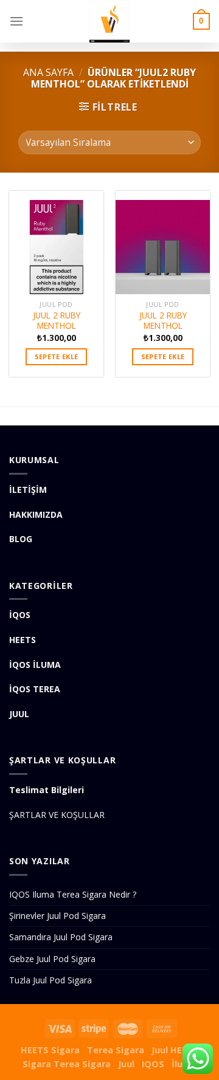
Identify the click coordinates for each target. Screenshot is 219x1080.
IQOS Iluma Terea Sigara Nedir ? (72, 894)
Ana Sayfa (48, 72)
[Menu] (16, 21)
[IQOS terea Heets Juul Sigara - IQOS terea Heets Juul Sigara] (109, 21)
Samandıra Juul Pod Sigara (61, 937)
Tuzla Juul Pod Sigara (50, 980)
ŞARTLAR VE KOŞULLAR (57, 814)
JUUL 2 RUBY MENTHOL (56, 320)
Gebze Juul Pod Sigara (52, 959)
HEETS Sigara (50, 1050)
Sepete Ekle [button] (56, 356)
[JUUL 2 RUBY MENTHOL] (56, 242)
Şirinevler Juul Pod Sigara (57, 915)
